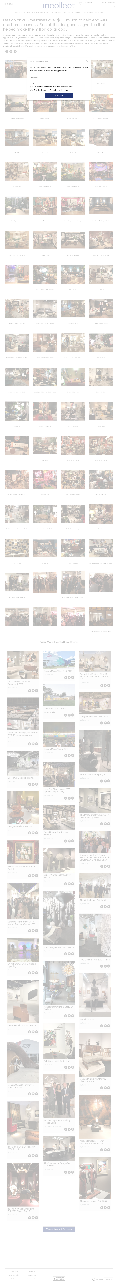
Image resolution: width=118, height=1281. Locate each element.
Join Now (59, 95)
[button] (87, 61)
